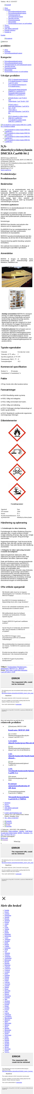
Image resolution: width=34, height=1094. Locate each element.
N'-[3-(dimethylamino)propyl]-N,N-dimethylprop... (17, 85)
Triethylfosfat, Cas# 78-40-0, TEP (18, 101)
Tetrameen (26, 833)
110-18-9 (7, 834)
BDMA (20, 833)
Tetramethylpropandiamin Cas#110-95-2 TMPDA (18, 798)
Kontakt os (8, 32)
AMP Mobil (28, 831)
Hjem (6, 8)
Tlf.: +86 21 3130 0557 (12, 818)
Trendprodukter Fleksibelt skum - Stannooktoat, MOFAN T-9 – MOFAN (14, 667)
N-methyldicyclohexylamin (9, 833)
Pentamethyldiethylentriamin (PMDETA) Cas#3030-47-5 (16, 93)
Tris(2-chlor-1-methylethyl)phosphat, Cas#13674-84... (18, 111)
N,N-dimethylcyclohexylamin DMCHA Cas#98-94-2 (17, 120)
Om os (6, 25)
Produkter (7, 10)
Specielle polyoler (13, 18)
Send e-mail (4, 838)
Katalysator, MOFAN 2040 (18, 730)
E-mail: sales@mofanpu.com (13, 813)
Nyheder (7, 27)
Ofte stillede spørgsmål (11, 28)
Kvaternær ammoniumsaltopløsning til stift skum (18, 786)
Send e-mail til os (6, 170)
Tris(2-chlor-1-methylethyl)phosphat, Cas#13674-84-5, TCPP (14, 671)
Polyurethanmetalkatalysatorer (17, 13)
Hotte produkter (13, 831)
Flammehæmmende (14, 20)
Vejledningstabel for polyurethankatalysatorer (15, 15)
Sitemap (21, 831)
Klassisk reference (10, 30)
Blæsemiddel (12, 22)
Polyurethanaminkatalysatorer (17, 11)
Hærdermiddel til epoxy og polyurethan (20, 23)
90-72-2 (12, 834)
